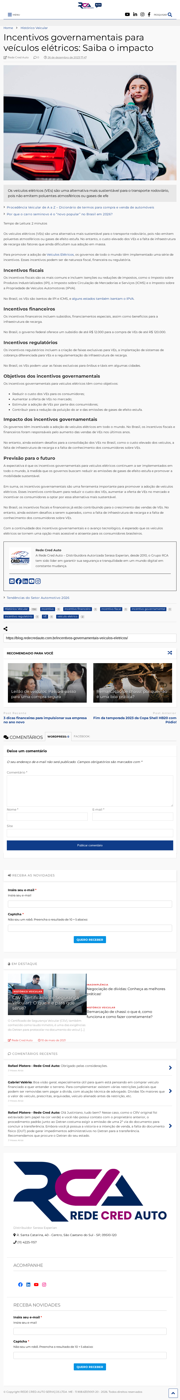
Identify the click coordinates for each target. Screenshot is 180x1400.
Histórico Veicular (28, 991)
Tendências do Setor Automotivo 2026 (38, 598)
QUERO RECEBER (90, 939)
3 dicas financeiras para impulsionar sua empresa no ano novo (45, 720)
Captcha (15, 914)
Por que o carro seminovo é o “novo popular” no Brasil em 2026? (60, 214)
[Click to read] (47, 683)
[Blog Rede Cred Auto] (90, 6)
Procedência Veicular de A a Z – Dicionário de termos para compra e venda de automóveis (80, 207)
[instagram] (38, 582)
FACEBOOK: (82, 736)
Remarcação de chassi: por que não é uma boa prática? (132, 694)
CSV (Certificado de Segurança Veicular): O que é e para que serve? (45, 1003)
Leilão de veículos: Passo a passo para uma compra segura (43, 694)
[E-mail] (12, 582)
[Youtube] (127, 14)
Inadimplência (97, 984)
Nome (12, 809)
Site (10, 826)
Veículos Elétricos (60, 255)
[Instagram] (142, 14)
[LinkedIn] (26, 582)
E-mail (98, 809)
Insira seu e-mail (21, 890)
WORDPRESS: (58, 736)
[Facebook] (149, 14)
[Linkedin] (135, 14)
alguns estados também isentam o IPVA (103, 299)
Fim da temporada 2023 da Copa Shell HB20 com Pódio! (134, 720)
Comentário (17, 772)
